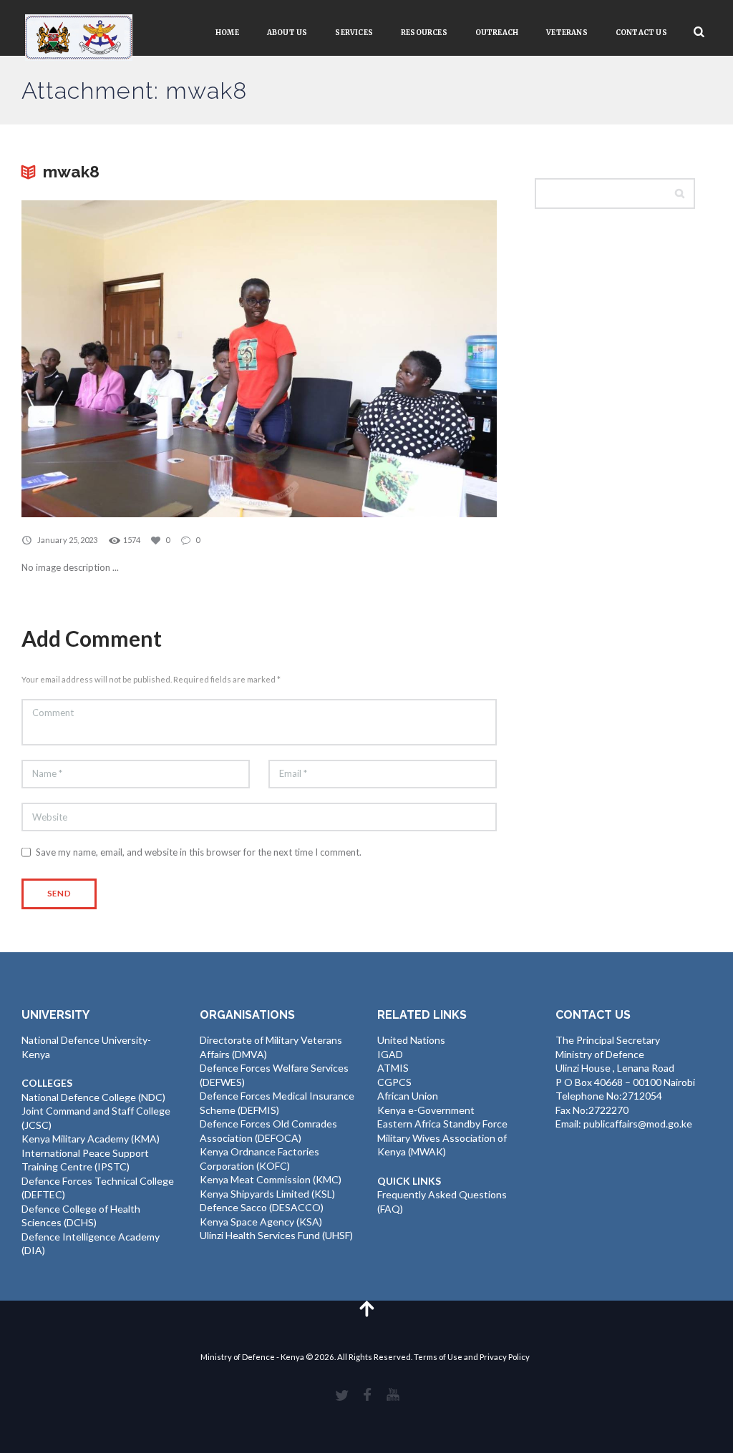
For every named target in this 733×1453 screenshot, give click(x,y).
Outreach (497, 32)
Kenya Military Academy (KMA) (90, 1138)
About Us (287, 32)
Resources (424, 32)
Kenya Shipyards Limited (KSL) (267, 1194)
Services (354, 32)
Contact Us (641, 32)
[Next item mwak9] (378, 358)
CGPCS (394, 1082)
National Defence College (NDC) (93, 1097)
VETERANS (567, 32)
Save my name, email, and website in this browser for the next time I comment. (198, 852)
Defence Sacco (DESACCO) (262, 1207)
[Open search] (699, 32)
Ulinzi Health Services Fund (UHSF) (276, 1235)
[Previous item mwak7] (140, 358)
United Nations (411, 1040)
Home (227, 32)
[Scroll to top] (366, 1308)
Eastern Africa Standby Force (442, 1123)
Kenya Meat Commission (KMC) (270, 1179)
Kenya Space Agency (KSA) (261, 1221)
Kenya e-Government (426, 1110)
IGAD (390, 1054)
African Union (407, 1096)
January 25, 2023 (67, 539)
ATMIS (393, 1068)
